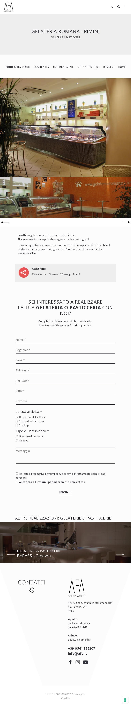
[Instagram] (79, 663)
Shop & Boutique (88, 67)
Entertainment (63, 67)
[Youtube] (86, 663)
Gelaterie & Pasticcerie (66, 37)
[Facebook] (71, 663)
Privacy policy (53, 474)
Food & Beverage (17, 67)
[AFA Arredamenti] (8, 7)
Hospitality (41, 67)
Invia (64, 492)
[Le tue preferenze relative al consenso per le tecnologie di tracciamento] (125, 700)
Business (108, 67)
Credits (65, 698)
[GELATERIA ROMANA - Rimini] (65, 127)
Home (122, 67)
